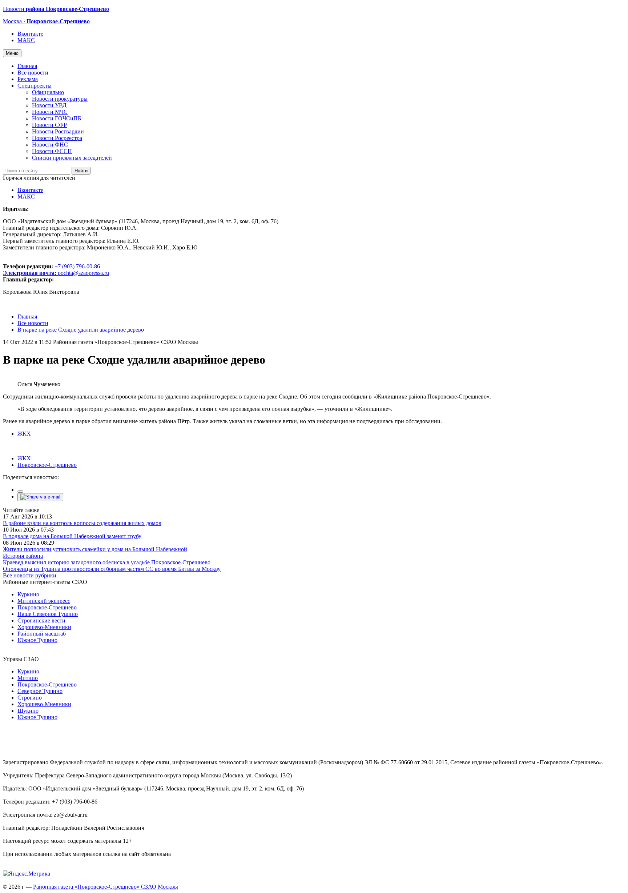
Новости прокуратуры (60, 99)
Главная (27, 66)
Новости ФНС (50, 144)
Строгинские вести (41, 620)
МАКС (26, 40)
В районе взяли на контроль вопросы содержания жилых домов (82, 523)
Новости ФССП (52, 151)
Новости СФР (49, 125)
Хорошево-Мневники (44, 627)
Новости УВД (49, 105)
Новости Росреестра (57, 138)
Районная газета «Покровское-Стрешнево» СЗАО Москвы (105, 887)
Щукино (28, 711)
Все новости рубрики (29, 575)
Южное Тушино (37, 640)
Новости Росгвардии (58, 131)
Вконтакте (30, 34)
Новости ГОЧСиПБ (56, 118)
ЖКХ (24, 434)
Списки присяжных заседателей (72, 158)
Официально (48, 92)
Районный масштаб (41, 633)
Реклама (27, 79)
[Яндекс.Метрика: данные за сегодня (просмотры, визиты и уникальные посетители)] (26, 873)
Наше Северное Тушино (47, 614)
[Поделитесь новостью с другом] (40, 497)
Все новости (32, 72)
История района (23, 556)
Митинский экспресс (43, 601)
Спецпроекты (34, 86)
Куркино (28, 594)
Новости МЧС (50, 112)
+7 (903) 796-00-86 (51, 269)
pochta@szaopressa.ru (83, 273)
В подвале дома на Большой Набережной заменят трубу (72, 536)
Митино (27, 678)
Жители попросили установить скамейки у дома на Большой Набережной (95, 549)
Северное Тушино (40, 691)
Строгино (29, 697)
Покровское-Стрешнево (47, 465)
